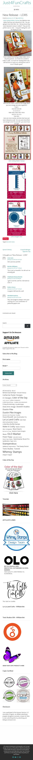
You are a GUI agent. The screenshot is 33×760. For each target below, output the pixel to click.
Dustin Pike (8, 409)
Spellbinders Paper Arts (9, 441)
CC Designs (7, 398)
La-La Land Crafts (11, 419)
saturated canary (10, 242)
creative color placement (20, 402)
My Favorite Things (7, 431)
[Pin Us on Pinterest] (20, 757)
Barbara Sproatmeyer (10, 393)
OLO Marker (14, 434)
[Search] (27, 326)
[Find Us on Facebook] (13, 757)
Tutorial (17, 449)
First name (6, 359)
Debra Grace (11, 287)
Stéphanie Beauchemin (14, 277)
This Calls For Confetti (9, 601)
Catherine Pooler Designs (12, 395)
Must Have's (17, 429)
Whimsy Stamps (12, 452)
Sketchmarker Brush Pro (21, 439)
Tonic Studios (8, 449)
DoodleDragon (19, 404)
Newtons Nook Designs (19, 431)
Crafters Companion (15, 400)
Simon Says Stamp (8, 439)
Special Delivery (7, 249)
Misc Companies (7, 429)
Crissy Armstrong (9, 404)
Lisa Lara (10, 258)
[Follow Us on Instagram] (17, 757)
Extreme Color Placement (9, 415)
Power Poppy (7, 437)
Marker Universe (20, 427)
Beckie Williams (12, 266)
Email (5, 366)
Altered (13, 390)
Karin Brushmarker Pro (20, 417)
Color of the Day (19, 397)
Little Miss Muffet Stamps (11, 424)
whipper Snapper (7, 455)
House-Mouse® (8, 417)
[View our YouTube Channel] (15, 757)
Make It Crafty (9, 426)
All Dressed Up (7, 390)
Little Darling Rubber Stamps (11, 20)
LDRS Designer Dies (16, 236)
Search (5, 323)
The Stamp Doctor (23, 446)
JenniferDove (20, 18)
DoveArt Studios (23, 406)
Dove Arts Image (9, 407)
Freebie (18, 415)
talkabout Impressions (9, 446)
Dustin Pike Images (12, 412)
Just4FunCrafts (17, 2)
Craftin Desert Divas (8, 402)
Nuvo (5, 434)
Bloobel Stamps (21, 393)
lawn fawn (23, 420)
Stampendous (9, 443)
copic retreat (6, 400)
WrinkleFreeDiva (12, 295)
